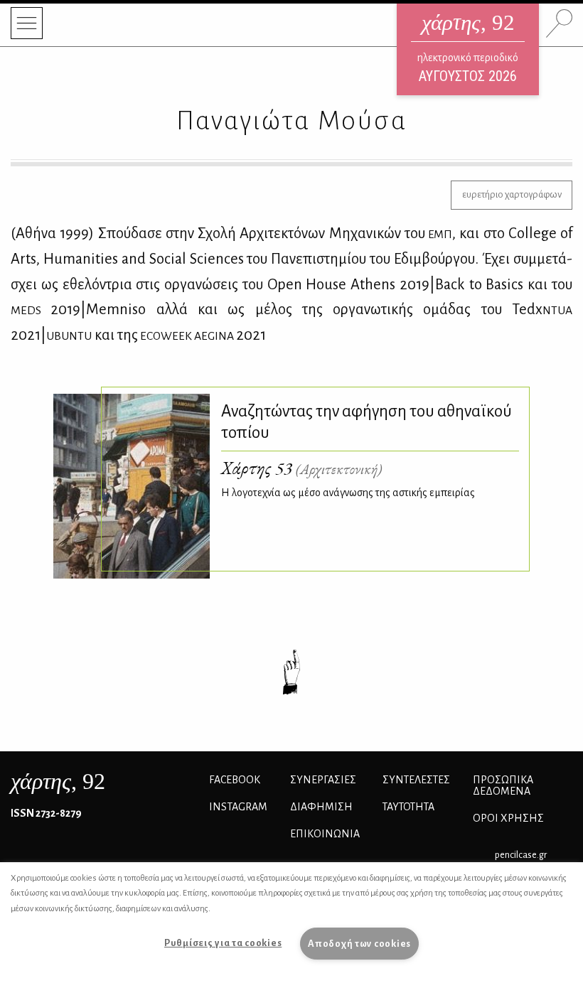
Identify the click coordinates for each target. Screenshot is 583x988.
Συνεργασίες (323, 779)
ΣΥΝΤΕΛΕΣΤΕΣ (416, 779)
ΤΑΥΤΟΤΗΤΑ (408, 806)
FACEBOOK (234, 779)
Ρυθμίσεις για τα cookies (223, 943)
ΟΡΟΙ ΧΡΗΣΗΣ (508, 818)
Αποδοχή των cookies (359, 943)
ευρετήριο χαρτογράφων (512, 194)
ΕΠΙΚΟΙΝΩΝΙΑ (325, 833)
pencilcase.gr (521, 854)
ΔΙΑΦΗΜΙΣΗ (321, 806)
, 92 (58, 781)
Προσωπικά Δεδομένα (503, 785)
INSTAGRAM (238, 806)
